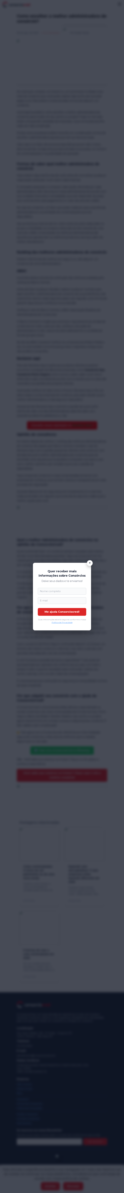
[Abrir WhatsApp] (116, 1185)
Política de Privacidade (62, 622)
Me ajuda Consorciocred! (62, 611)
